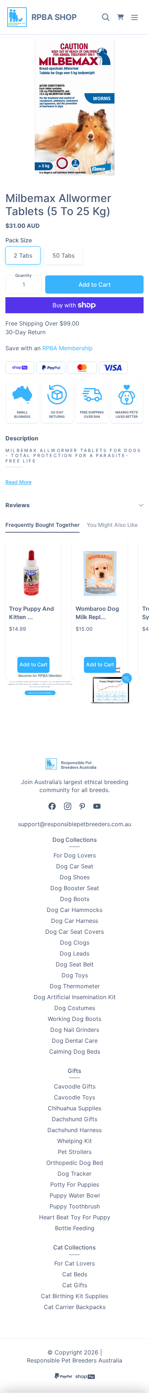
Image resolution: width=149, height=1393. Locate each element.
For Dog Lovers (75, 855)
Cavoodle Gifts (74, 1086)
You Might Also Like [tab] (112, 524)
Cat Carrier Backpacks (75, 1307)
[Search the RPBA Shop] (106, 17)
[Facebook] (52, 806)
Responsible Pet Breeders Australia (74, 1360)
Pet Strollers (74, 1151)
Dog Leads (74, 953)
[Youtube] (97, 806)
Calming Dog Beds (74, 1051)
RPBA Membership (67, 348)
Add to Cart (94, 284)
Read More (18, 482)
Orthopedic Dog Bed (74, 1162)
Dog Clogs (74, 942)
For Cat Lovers (74, 1263)
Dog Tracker (74, 1173)
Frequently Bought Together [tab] (42, 524)
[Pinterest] (82, 806)
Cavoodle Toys (74, 1097)
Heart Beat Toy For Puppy (74, 1217)
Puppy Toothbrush (75, 1206)
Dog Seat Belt (75, 964)
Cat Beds (74, 1274)
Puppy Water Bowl (75, 1195)
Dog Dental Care (75, 1040)
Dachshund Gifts (74, 1119)
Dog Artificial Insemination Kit (75, 997)
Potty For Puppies (74, 1184)
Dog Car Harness (74, 920)
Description (21, 438)
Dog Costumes (74, 1008)
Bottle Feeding (74, 1228)
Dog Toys (74, 975)
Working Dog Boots (74, 1018)
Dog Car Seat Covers (74, 931)
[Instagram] (67, 806)
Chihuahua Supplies (74, 1108)
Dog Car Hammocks (74, 909)
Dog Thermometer (75, 986)
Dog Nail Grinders (74, 1029)
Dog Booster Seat (74, 888)
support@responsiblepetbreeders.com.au (74, 824)
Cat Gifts (74, 1285)
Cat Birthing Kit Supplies (74, 1296)
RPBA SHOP (54, 17)
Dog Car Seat (74, 866)
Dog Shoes (75, 877)
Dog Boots (74, 899)
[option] (74, 107)
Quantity (23, 275)
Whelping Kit (74, 1140)
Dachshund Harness (74, 1130)
